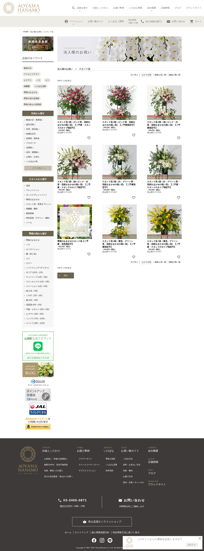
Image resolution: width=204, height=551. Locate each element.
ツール (29, 222)
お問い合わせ (176, 21)
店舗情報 (165, 8)
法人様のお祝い (36, 32)
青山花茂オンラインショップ (102, 522)
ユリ (47, 80)
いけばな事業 (135, 8)
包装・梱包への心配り (53, 470)
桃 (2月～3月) (32, 300)
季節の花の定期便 (31, 98)
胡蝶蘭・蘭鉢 (32, 209)
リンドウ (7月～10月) (35, 318)
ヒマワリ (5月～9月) (35, 314)
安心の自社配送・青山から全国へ (58, 476)
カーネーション (33, 249)
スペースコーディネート (89, 465)
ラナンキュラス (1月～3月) (37, 282)
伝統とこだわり (100, 8)
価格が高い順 (174, 75)
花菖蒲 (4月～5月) (34, 305)
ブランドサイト (194, 8)
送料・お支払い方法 (131, 465)
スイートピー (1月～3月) (36, 286)
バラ (38, 80)
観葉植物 (30, 213)
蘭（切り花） (32, 254)
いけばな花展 (111, 465)
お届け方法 (128, 476)
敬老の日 (28, 68)
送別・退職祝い (33, 152)
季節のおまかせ (30, 92)
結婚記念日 (31, 134)
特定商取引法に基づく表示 (126, 532)
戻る (66, 275)
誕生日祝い (31, 124)
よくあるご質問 (116, 21)
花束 (28, 186)
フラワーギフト (85, 459)
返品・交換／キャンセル (133, 482)
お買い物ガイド (95, 21)
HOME (25, 32)
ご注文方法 (128, 459)
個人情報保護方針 (100, 532)
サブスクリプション (87, 470)
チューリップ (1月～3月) (36, 277)
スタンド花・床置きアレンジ (38, 204)
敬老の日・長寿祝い (34, 120)
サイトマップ (81, 532)
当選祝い (30, 147)
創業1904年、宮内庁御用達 (56, 465)
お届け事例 (118, 8)
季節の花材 (110, 459)
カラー (29, 263)
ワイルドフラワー (31, 74)
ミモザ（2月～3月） (35, 295)
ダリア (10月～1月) (34, 272)
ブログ (178, 8)
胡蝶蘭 (27, 86)
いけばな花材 (40, 86)
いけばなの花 (32, 161)
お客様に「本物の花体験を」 (56, 459)
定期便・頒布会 (33, 138)
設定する (192, 545)
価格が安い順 (160, 75)
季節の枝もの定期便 (32, 104)
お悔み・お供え (33, 157)
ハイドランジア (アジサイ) (37, 268)
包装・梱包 (128, 470)
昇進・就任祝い (33, 129)
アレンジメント (33, 190)
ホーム (68, 532)
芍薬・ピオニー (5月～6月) (37, 309)
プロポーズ (31, 143)
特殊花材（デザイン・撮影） (38, 218)
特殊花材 (109, 470)
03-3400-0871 (72, 500)
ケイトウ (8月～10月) (35, 323)
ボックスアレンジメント (36, 195)
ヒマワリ (28, 80)
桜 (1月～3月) (32, 291)
